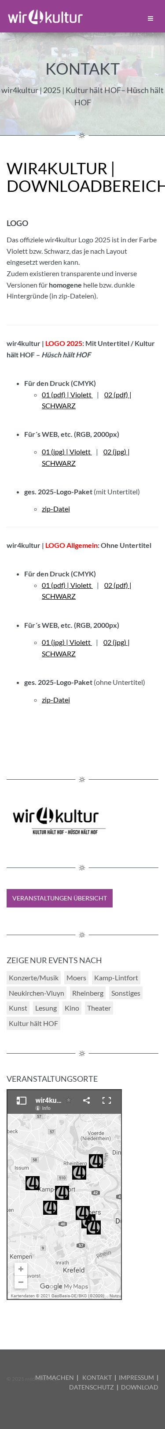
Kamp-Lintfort (116, 977)
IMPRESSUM (136, 1377)
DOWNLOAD (139, 1387)
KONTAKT (97, 1377)
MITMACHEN (54, 1377)
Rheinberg (87, 993)
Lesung (46, 1008)
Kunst (18, 1008)
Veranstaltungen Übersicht (59, 898)
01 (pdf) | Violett (67, 394)
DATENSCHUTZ (91, 1387)
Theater (99, 1008)
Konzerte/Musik (34, 977)
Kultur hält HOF (33, 1023)
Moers (76, 977)
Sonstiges (125, 993)
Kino (72, 1008)
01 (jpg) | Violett (67, 451)
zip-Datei (56, 508)
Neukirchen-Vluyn (36, 993)
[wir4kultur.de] (45, 15)
